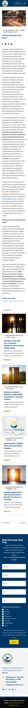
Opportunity (7, 620)
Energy (6, 625)
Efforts (4, 264)
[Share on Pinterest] (8, 44)
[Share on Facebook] (2, 44)
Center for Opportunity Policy (14, 335)
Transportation (7, 616)
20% (7, 80)
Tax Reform (7, 614)
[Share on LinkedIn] (11, 44)
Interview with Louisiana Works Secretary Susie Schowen (13, 445)
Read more (7, 359)
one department (14, 149)
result (15, 203)
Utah (22, 300)
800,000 (13, 82)
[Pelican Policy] (5, 3)
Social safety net (14, 300)
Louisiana (5, 300)
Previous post (6, 522)
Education (6, 609)
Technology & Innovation (10, 618)
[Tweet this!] (5, 44)
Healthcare (7, 611)
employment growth (11, 201)
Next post (23, 522)
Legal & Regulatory (8, 623)
